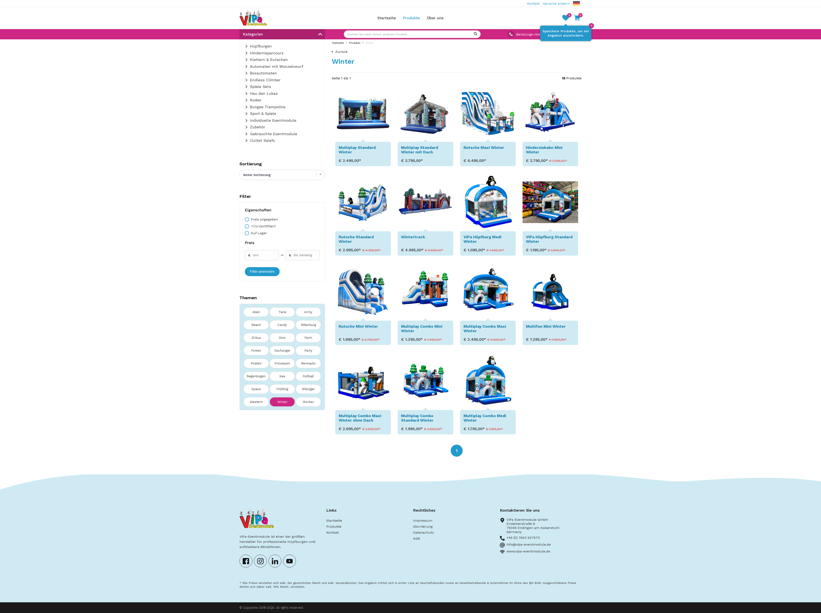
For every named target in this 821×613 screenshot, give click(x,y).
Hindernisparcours (267, 53)
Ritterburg (308, 325)
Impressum (422, 520)
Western (256, 402)
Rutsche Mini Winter (358, 326)
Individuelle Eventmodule (273, 120)
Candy (282, 325)
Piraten (256, 363)
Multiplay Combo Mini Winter (421, 328)
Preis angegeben (264, 219)
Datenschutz (423, 532)
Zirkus (256, 338)
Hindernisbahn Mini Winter (544, 149)
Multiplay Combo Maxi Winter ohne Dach (360, 417)
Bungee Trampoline (267, 107)
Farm (308, 338)
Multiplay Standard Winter (357, 149)
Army (308, 312)
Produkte (411, 18)
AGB (416, 538)
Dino (282, 338)
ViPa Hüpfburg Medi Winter (482, 239)
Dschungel (282, 350)
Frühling (282, 389)
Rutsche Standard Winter (356, 239)
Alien (256, 312)
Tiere (282, 312)
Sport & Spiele (263, 113)
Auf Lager (259, 233)
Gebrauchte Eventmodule (273, 134)
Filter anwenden (262, 271)
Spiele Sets (260, 86)
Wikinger (308, 389)
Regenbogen (256, 376)
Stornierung (423, 526)
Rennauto (308, 363)
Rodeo (255, 100)
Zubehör (257, 127)
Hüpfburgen (261, 46)
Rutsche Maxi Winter (484, 147)
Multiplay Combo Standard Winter (417, 417)
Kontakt (533, 3)
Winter (282, 402)
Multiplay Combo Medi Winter (485, 417)
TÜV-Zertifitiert (263, 226)
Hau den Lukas (264, 93)
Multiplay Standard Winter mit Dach (419, 149)
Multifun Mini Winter (546, 326)
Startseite (386, 18)
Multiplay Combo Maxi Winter (485, 328)
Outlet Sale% (262, 140)
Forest (256, 350)
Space (256, 389)
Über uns (435, 18)
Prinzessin (282, 363)
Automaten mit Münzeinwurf (276, 66)
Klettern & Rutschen (269, 59)
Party (308, 350)
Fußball (308, 376)
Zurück (341, 52)
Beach (256, 325)
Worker (308, 402)
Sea (282, 376)
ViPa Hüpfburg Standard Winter (549, 239)
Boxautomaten (263, 73)
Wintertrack (413, 237)
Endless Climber (265, 80)
